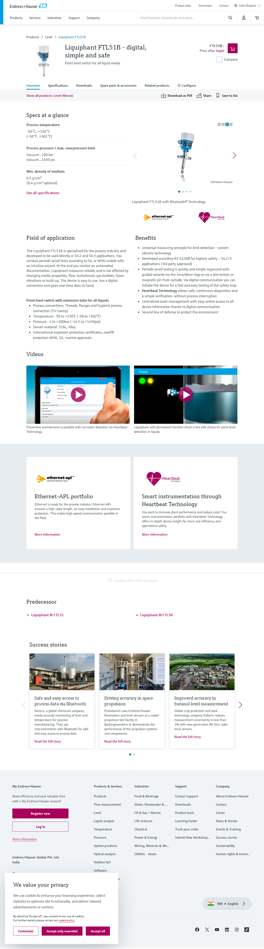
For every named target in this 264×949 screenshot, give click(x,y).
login (220, 50)
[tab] (35, 86)
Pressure (100, 837)
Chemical (140, 829)
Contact (224, 5)
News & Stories (226, 821)
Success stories (226, 837)
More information (47, 534)
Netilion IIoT (102, 862)
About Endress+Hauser (232, 796)
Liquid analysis (104, 821)
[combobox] (249, 6)
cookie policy (66, 920)
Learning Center (186, 821)
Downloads (205, 5)
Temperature (103, 829)
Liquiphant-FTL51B (72, 37)
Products (32, 37)
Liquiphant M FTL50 (156, 615)
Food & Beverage (146, 796)
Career (220, 813)
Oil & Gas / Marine (147, 813)
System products (105, 846)
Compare (231, 59)
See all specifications (43, 192)
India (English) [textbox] (247, 5)
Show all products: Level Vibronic (50, 95)
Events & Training (228, 829)
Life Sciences (143, 821)
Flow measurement (107, 804)
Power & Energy (145, 837)
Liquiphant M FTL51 (47, 615)
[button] (40, 813)
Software (100, 870)
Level (48, 37)
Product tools (183, 5)
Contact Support (186, 796)
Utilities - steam (145, 854)
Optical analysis (105, 854)
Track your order (187, 829)
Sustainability (225, 846)
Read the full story (47, 741)
